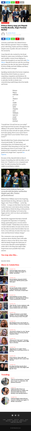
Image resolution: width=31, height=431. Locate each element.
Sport (26, 419)
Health (22, 419)
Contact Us (15, 421)
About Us (8, 421)
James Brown (11, 33)
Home (4, 419)
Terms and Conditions (16, 422)
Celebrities (10, 419)
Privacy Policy (22, 421)
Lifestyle (16, 419)
